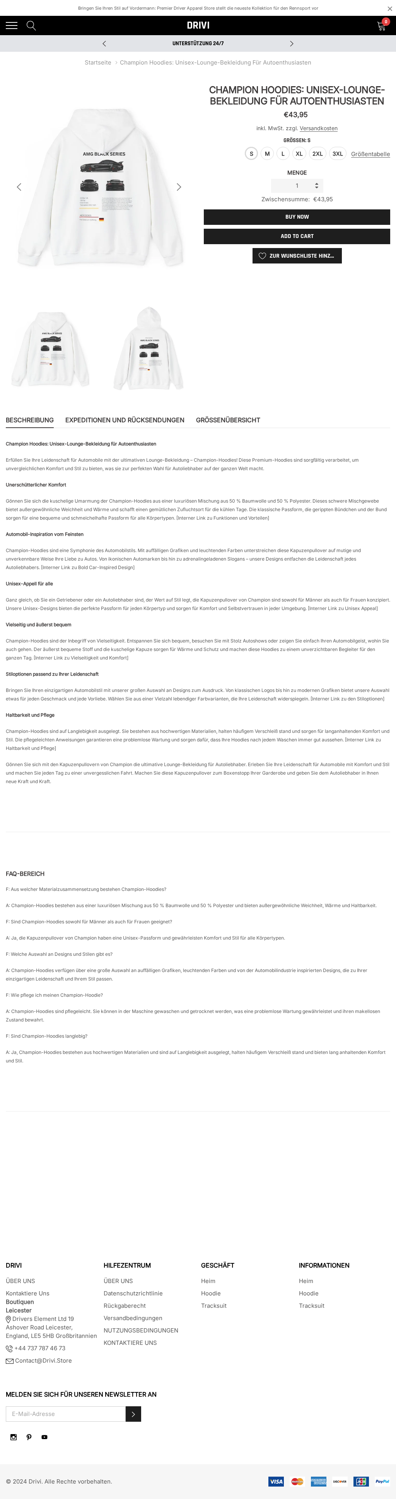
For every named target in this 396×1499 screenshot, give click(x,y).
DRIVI (198, 25)
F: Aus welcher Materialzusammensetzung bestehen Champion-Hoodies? (86, 889)
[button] (133, 1414)
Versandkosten (319, 128)
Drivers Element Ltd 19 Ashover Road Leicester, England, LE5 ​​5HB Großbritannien (51, 1327)
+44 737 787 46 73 (39, 1348)
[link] (13, 1437)
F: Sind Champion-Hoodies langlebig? (46, 1036)
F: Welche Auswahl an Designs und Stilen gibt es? (59, 954)
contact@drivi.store (43, 1360)
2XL (317, 153)
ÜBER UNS (20, 1281)
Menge (297, 172)
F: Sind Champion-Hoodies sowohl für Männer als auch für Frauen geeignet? (89, 922)
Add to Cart (297, 236)
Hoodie (211, 1293)
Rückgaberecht (125, 1305)
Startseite (98, 62)
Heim (208, 1281)
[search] (31, 25)
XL (299, 153)
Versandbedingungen (133, 1318)
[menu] (11, 25)
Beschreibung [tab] (30, 420)
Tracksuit (214, 1305)
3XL (338, 153)
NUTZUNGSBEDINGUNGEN (141, 1330)
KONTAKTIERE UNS (130, 1342)
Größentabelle (370, 154)
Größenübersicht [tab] (228, 420)
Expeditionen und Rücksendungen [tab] (124, 420)
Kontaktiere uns (28, 1293)
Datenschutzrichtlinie (133, 1293)
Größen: (297, 140)
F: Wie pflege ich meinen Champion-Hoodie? (54, 995)
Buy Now (297, 217)
